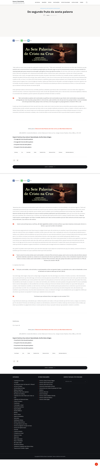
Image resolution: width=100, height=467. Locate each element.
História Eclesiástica (18, 416)
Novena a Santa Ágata (44, 399)
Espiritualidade (17, 408)
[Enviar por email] (29, 41)
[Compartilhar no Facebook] (16, 41)
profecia (53, 353)
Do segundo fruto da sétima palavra (23, 142)
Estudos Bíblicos (18, 410)
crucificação (16, 353)
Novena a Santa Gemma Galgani (47, 380)
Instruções (16, 418)
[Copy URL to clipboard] (14, 160)
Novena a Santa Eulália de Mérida (47, 395)
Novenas (16, 429)
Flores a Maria (17, 414)
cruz (22, 152)
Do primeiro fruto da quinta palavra (23, 340)
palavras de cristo (52, 152)
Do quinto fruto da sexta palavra (22, 144)
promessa (60, 152)
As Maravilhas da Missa (19, 388)
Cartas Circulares (18, 401)
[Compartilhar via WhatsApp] (24, 41)
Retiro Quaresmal (18, 439)
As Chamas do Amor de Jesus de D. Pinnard (24, 384)
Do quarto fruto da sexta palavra (22, 147)
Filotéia (15, 412)
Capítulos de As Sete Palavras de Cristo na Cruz (50, 8)
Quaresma (16, 437)
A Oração (16, 382)
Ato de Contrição (43, 393)
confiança (16, 152)
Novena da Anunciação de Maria (47, 386)
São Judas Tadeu (18, 442)
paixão (35, 152)
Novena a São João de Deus (45, 384)
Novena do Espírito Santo (20, 427)
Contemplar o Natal (18, 405)
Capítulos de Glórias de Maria (21, 399)
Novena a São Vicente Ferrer (46, 382)
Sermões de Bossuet (19, 444)
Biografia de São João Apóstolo (21, 392)
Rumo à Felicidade (18, 440)
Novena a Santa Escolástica (45, 397)
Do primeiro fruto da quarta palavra (23, 345)
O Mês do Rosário (18, 431)
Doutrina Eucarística (19, 407)
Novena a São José (43, 392)
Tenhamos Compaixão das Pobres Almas (23, 446)
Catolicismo (17, 403)
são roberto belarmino (69, 152)
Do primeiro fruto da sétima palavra (23, 348)
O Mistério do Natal (18, 433)
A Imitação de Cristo (19, 380)
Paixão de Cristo (18, 435)
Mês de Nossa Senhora (19, 422)
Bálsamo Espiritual (18, 390)
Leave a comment (49, 166)
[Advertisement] (50, 25)
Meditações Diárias (18, 420)
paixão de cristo (42, 152)
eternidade (28, 152)
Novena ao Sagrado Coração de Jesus (23, 425)
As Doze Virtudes (18, 386)
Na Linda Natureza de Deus (20, 424)
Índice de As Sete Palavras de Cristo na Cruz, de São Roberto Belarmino (53, 128)
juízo (23, 353)
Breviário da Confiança (19, 393)
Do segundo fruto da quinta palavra (23, 139)
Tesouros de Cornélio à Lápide (21, 448)
